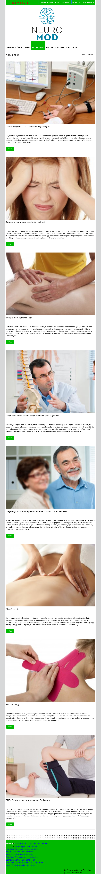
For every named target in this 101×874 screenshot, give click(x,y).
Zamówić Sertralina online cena (20, 859)
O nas (74, 2)
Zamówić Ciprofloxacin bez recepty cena (24, 862)
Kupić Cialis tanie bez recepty (19, 851)
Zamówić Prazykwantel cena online (22, 857)
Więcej (10, 149)
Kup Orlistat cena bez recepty (19, 854)
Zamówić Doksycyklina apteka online (32, 843)
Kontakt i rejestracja (86, 2)
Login (57, 2)
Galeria (49, 47)
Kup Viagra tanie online (26, 846)
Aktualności (66, 2)
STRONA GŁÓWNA (46, 2)
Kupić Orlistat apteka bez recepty (21, 865)
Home (83, 54)
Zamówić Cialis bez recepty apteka (22, 849)
